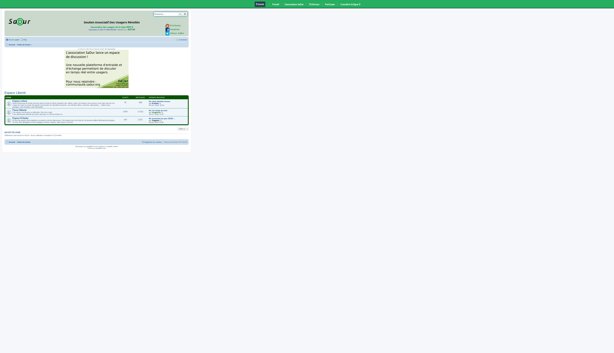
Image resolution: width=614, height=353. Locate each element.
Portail (275, 4)
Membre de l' (126, 30)
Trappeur (155, 120)
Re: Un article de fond (158, 110)
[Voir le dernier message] (160, 103)
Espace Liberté (15, 92)
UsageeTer (156, 112)
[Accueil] (19, 21)
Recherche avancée (185, 14)
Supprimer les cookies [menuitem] (153, 142)
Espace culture (19, 101)
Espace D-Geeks (20, 118)
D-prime (155, 103)
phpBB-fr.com (101, 148)
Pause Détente (19, 110)
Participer (330, 4)
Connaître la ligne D (350, 4)
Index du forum (23, 45)
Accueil (12, 45)
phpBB (89, 146)
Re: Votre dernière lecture (159, 101)
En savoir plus (110, 49)
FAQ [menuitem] (25, 40)
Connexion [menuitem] (183, 40)
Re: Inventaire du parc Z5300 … (162, 118)
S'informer (314, 4)
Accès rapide (14, 40)
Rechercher (180, 14)
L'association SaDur (294, 4)
